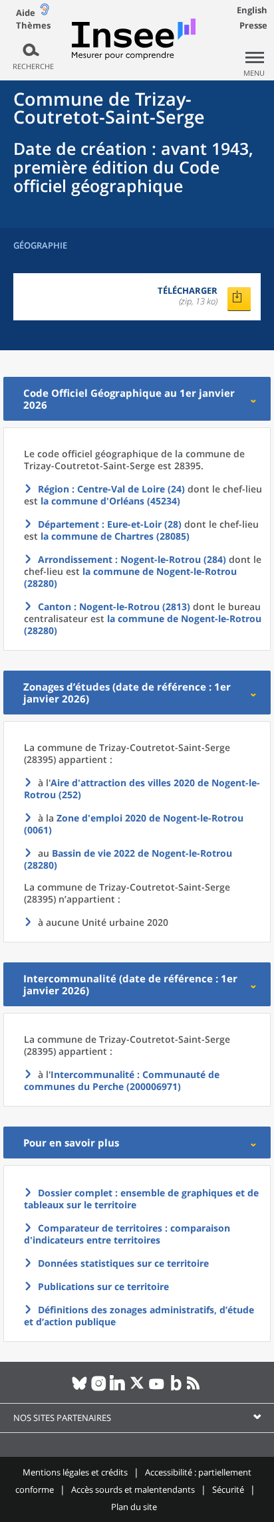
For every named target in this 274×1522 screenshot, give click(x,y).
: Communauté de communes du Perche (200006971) (121, 1080)
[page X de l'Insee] (137, 1388)
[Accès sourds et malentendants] (44, 12)
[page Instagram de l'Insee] (98, 1388)
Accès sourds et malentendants (133, 1489)
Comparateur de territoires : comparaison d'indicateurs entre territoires (127, 1234)
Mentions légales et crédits (75, 1472)
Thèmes (33, 25)
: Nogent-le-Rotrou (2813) (114, 606)
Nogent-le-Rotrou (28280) (128, 859)
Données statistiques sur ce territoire (123, 1263)
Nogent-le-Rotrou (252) (142, 788)
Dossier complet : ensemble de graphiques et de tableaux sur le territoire (141, 1198)
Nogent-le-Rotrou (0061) (133, 824)
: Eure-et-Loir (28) (110, 524)
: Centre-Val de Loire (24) (111, 489)
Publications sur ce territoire (103, 1286)
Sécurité (228, 1489)
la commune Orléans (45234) (110, 500)
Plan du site (134, 1507)
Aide (25, 13)
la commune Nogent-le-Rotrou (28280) (130, 577)
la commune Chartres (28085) (115, 536)
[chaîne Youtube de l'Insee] (156, 1388)
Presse (253, 25)
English (252, 10)
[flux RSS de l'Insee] (195, 1388)
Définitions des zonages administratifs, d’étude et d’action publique (139, 1315)
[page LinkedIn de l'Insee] (118, 1388)
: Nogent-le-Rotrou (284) (132, 559)
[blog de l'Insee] (176, 1388)
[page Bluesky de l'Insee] (79, 1388)
